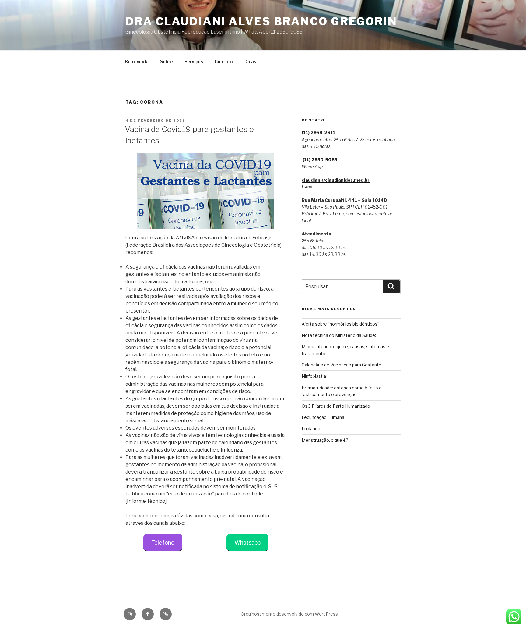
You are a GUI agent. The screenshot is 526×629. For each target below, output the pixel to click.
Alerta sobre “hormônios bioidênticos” (340, 324)
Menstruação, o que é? (325, 440)
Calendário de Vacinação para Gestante (341, 364)
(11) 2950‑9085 (319, 159)
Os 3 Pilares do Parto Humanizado (336, 406)
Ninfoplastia (314, 376)
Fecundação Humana (323, 417)
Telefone (162, 542)
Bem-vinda (137, 61)
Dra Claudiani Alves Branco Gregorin (261, 21)
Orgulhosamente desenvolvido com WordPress (289, 613)
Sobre (166, 61)
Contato (224, 61)
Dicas (250, 61)
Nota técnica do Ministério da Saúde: (339, 335)
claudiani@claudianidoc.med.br (336, 180)
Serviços (193, 61)
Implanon (311, 428)
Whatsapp (247, 542)
